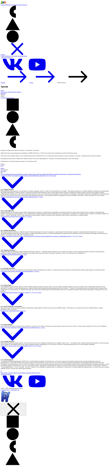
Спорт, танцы (66, 174)
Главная (3, 82)
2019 (4, 171)
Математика (47, 174)
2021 (2, 171)
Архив (19, 4)
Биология (22, 174)
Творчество (73, 174)
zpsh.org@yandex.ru (6, 57)
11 (3, 168)
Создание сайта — (10, 390)
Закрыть (3, 54)
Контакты (24, 4)
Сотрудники (14, 4)
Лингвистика (33, 174)
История (27, 174)
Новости (8, 4)
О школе (3, 4)
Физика (79, 174)
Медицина (53, 174)
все (1, 165)
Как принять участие (6, 372)
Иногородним (36, 372)
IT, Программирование (7, 174)
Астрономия (16, 174)
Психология (59, 174)
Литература (40, 174)
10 (2, 168)
